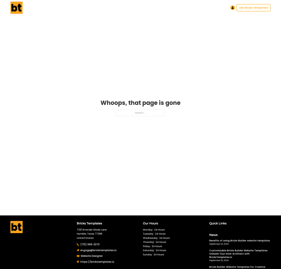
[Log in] (232, 8)
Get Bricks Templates (253, 7)
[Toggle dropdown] (98, 8)
